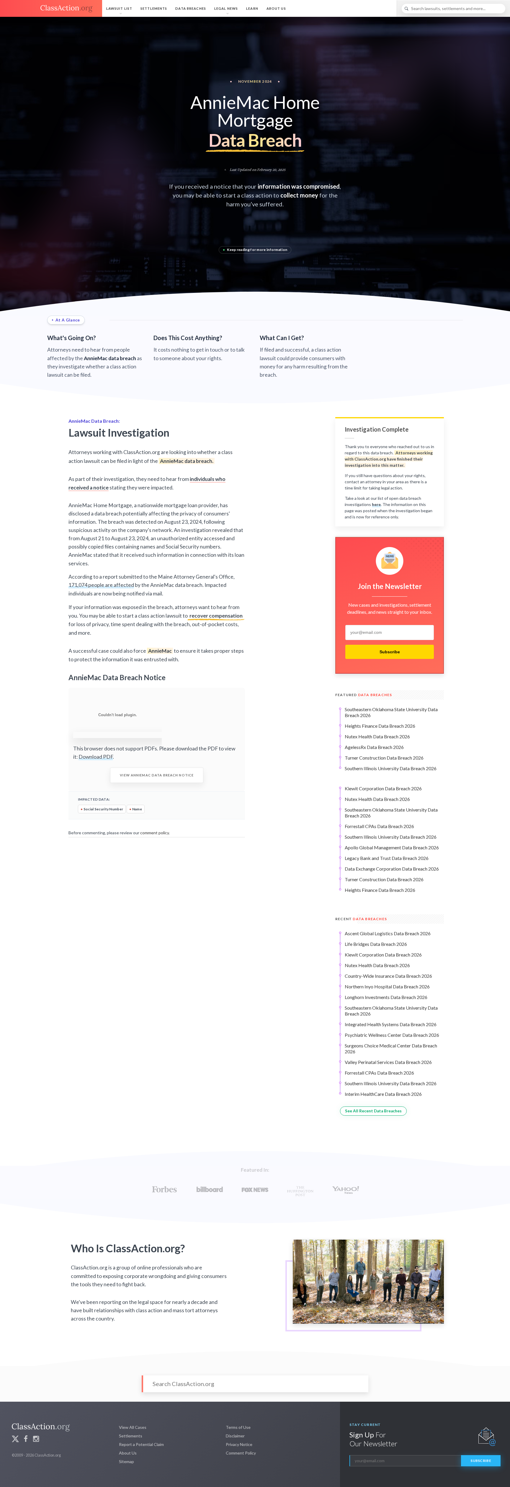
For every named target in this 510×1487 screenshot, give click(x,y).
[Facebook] (25, 1439)
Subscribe (390, 651)
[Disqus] (156, 913)
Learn (252, 8)
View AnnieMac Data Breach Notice (157, 775)
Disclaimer (235, 1435)
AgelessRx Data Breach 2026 (374, 747)
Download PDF (96, 757)
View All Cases (132, 1427)
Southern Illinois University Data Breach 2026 (391, 768)
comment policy (154, 832)
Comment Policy (241, 1452)
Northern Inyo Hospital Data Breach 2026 (387, 986)
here (376, 504)
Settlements (153, 8)
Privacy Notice (239, 1444)
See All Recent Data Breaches (373, 1111)
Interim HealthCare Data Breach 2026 (383, 1094)
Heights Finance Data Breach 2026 (380, 726)
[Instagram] (36, 1439)
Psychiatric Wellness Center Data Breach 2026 (392, 1035)
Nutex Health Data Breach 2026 (377, 736)
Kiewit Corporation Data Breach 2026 (383, 788)
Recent (361, 919)
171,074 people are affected (101, 585)
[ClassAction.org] (51, 8)
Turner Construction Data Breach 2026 (384, 757)
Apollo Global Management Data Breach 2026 (392, 847)
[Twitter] (15, 1439)
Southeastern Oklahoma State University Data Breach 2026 (391, 712)
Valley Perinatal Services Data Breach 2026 (388, 1062)
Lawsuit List (119, 8)
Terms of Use (238, 1427)
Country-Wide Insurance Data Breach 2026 (388, 976)
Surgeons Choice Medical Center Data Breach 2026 (391, 1048)
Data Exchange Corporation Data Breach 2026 (392, 868)
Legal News (226, 8)
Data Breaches (190, 8)
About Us (276, 8)
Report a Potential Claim (141, 1444)
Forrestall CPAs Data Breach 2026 (379, 826)
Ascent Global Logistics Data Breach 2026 (388, 933)
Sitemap (126, 1461)
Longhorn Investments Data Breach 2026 (386, 997)
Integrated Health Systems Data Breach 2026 (391, 1024)
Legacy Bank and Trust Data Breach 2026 (387, 858)
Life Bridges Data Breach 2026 (376, 944)
